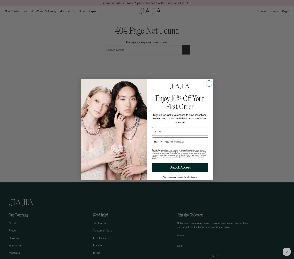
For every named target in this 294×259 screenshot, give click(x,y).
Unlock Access (180, 167)
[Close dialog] (209, 83)
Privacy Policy (197, 157)
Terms (154, 158)
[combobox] (157, 142)
